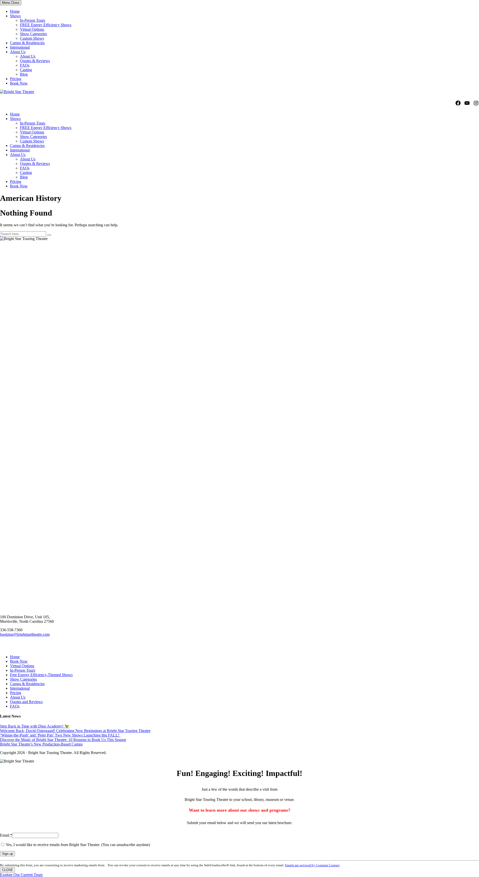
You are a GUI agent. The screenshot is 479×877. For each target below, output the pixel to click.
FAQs (24, 65)
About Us (17, 52)
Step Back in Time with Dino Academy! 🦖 (34, 726)
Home (15, 11)
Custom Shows (32, 38)
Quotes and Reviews (26, 702)
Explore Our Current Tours (21, 875)
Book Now (19, 83)
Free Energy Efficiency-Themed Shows (41, 675)
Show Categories (33, 34)
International (20, 47)
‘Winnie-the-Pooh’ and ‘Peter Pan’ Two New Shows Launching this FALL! (60, 735)
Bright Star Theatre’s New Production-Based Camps (41, 744)
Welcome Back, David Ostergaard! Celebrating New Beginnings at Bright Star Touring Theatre (75, 731)
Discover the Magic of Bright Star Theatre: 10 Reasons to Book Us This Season (63, 740)
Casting (26, 70)
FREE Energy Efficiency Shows (45, 25)
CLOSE (7, 870)
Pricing (15, 79)
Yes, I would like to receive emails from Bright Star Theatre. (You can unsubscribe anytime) (77, 845)
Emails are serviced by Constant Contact (312, 865)
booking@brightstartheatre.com (25, 634)
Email (6, 835)
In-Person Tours (32, 20)
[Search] (49, 235)
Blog (24, 74)
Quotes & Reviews (35, 61)
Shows (15, 16)
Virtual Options (32, 29)
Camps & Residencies (27, 43)
